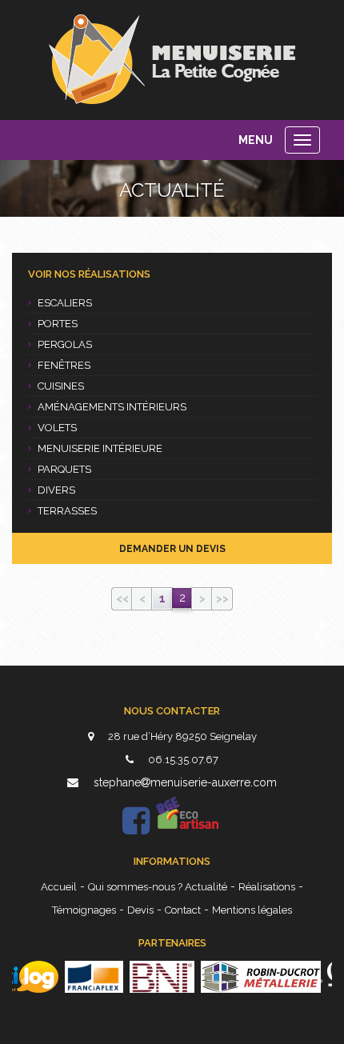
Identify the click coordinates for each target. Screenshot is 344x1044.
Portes (58, 324)
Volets (57, 428)
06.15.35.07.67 (182, 760)
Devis (140, 910)
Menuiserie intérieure (100, 448)
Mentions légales (252, 910)
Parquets (64, 469)
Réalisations (266, 887)
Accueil (59, 887)
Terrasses (67, 511)
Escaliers (65, 303)
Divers (56, 490)
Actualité (206, 887)
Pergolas (65, 344)
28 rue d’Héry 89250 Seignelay (181, 736)
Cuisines (61, 386)
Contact (183, 910)
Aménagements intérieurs (112, 407)
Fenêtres (64, 365)
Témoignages (84, 910)
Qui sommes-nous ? (136, 887)
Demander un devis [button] (172, 548)
